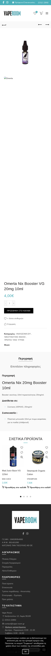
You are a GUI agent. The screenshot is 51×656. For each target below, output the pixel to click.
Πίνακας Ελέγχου (9, 559)
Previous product (40, 24)
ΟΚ (25, 652)
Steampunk (32, 479)
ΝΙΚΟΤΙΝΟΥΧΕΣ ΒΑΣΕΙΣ (15, 337)
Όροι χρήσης (7, 599)
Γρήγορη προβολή (21, 457)
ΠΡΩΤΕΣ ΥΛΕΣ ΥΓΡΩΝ (14, 340)
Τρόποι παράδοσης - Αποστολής (16, 591)
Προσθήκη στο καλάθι (18, 311)
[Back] (4, 24)
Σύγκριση (11, 324)
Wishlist (36, 12)
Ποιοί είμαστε (7, 583)
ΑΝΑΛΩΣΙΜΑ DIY (23, 334)
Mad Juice (6, 479)
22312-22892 (10, 620)
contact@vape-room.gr (14, 624)
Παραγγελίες (7, 567)
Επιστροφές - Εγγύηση (12, 595)
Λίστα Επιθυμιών (9, 571)
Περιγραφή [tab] (25, 358)
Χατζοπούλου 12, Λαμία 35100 (18, 616)
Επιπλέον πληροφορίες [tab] (25, 366)
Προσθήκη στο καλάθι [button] (15, 487)
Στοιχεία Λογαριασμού (11, 563)
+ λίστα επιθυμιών (15, 318)
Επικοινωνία (7, 587)
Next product (47, 24)
